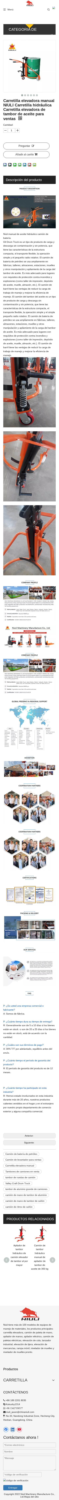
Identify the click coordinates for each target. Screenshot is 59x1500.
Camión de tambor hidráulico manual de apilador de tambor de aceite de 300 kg (19, 1257)
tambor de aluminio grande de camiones (26, 1189)
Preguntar (24, 146)
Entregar (12, 1487)
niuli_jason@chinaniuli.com (20, 1412)
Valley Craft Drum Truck (17, 1183)
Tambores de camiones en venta (22, 1171)
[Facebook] (6, 1429)
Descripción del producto (24, 180)
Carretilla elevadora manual (19, 1165)
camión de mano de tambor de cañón (24, 1201)
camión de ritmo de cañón (18, 1207)
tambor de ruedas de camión (20, 1177)
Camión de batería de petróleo (21, 1154)
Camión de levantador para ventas (23, 1159)
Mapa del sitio (31, 1496)
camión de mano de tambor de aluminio (26, 1195)
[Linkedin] (12, 1429)
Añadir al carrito (24, 154)
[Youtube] (19, 1429)
